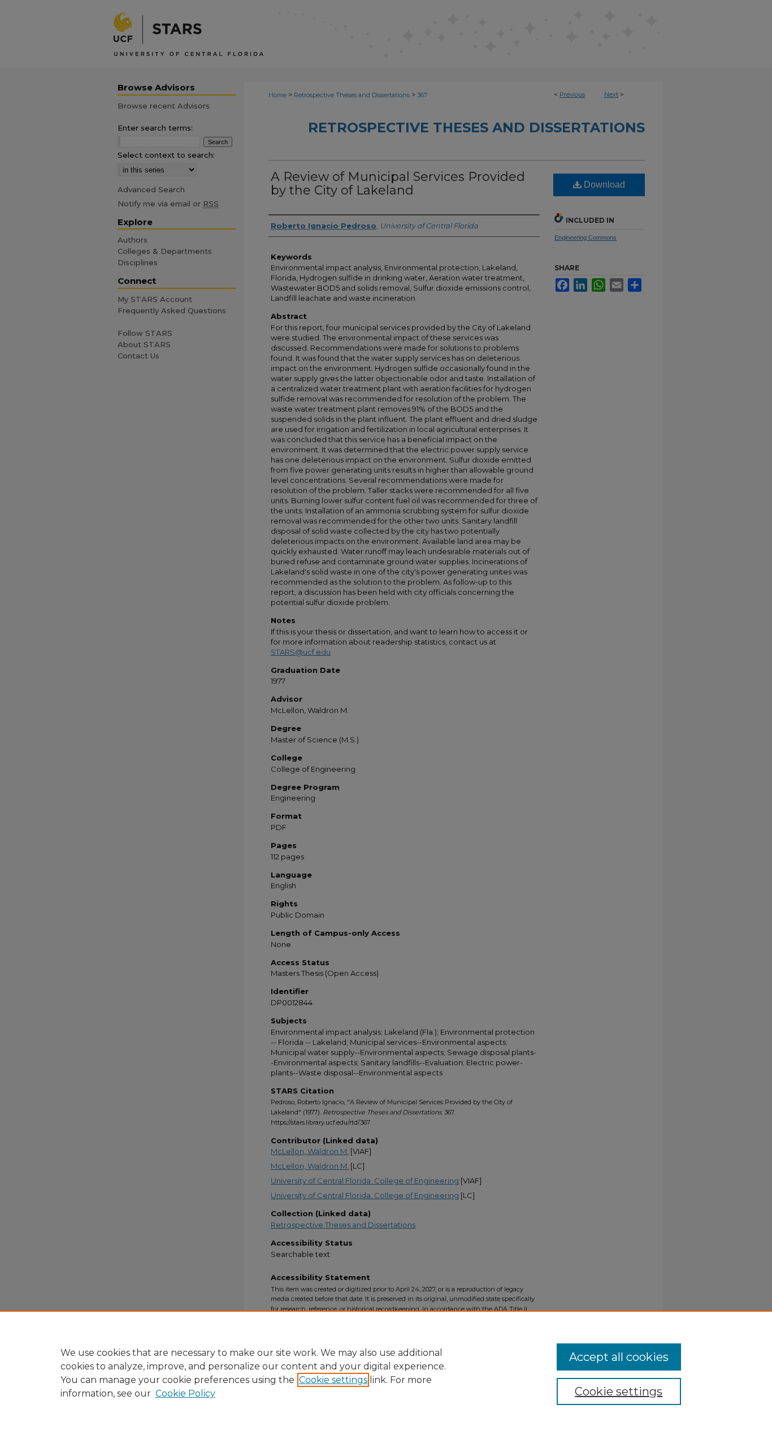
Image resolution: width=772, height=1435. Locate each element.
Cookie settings (333, 1380)
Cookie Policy (185, 1393)
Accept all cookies (619, 1357)
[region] (386, 1373)
